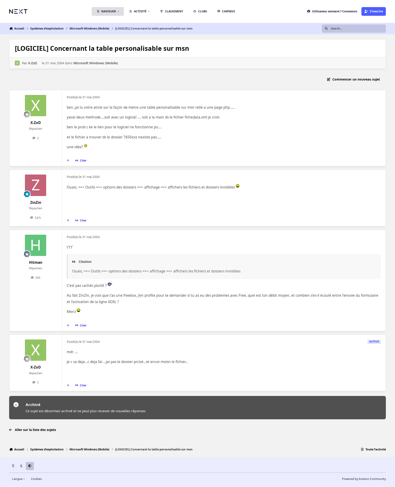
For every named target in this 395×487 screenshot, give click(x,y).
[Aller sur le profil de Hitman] (35, 245)
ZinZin (35, 202)
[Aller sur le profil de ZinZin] (35, 185)
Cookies (36, 479)
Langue (17, 479)
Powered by (364, 479)
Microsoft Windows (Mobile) (95, 63)
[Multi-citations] (68, 160)
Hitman (35, 262)
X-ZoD (32, 63)
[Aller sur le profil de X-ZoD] (17, 63)
